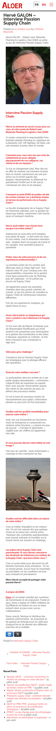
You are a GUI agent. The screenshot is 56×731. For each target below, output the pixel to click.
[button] (51, 4)
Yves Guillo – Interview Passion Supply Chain (26, 664)
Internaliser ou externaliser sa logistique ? (28, 717)
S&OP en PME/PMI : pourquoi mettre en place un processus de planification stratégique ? (27, 707)
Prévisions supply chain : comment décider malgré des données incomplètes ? (28, 697)
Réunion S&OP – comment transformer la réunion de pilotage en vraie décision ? (28, 678)
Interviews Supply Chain (26, 640)
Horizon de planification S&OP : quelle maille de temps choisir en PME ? (29, 686)
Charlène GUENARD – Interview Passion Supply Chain (29, 653)
